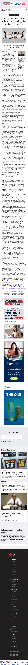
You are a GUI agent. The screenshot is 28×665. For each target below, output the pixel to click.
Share (14, 291)
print (22, 294)
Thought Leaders (14, 609)
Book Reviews (14, 604)
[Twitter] (11, 655)
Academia (14, 591)
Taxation (3, 481)
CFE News (14, 626)
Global (14, 561)
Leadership (14, 584)
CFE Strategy (14, 628)
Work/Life (14, 576)
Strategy (14, 586)
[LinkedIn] (14, 655)
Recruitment (14, 572)
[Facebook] (17, 655)
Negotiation (14, 616)
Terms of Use (14, 643)
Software (14, 619)
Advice (14, 569)
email (15, 294)
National (14, 562)
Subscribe (20, 9)
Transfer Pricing (14, 599)
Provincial (14, 564)
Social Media (14, 618)
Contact (14, 638)
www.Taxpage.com (9, 280)
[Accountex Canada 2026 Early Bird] (14, 4)
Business (4, 453)
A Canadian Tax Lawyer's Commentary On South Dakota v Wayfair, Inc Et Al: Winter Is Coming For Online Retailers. (13, 287)
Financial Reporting (14, 582)
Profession (4, 494)
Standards (14, 596)
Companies (14, 606)
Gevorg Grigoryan (14, 631)
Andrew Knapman (14, 629)
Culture (14, 581)
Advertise (14, 636)
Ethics (14, 593)
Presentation (14, 571)
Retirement (14, 574)
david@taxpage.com (8, 282)
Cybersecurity (14, 614)
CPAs (14, 608)
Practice (14, 594)
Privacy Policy (14, 639)
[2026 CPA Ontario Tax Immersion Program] (14, 362)
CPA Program (14, 624)
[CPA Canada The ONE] (14, 405)
